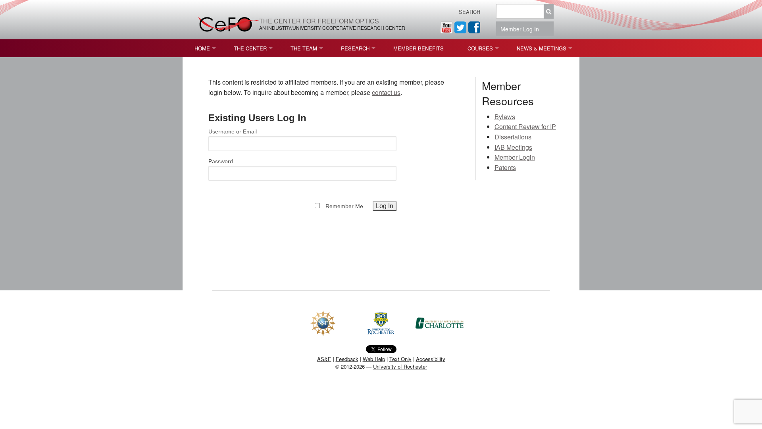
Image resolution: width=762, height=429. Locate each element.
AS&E (324, 359)
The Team (304, 48)
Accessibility (430, 359)
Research (355, 48)
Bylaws (505, 116)
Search (469, 11)
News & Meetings (541, 48)
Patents (505, 167)
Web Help (374, 359)
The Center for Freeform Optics (319, 20)
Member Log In (522, 29)
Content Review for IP (525, 126)
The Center (250, 48)
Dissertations (513, 136)
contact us (386, 92)
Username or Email (232, 131)
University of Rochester (400, 366)
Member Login (515, 157)
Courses (480, 48)
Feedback (347, 359)
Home (202, 48)
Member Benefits (418, 48)
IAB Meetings (513, 147)
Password (220, 161)
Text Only (400, 359)
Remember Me (344, 206)
